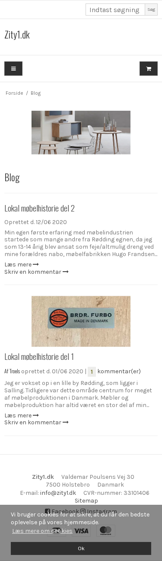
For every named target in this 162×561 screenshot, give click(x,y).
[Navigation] (13, 68)
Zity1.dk (17, 34)
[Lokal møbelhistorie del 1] (81, 321)
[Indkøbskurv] (149, 68)
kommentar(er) (116, 371)
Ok (81, 548)
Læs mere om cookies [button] (42, 531)
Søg (151, 9)
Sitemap (86, 500)
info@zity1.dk (58, 493)
